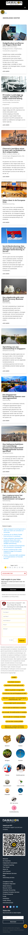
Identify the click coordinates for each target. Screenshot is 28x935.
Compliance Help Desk (9, 883)
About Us (5, 869)
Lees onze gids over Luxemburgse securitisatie (14, 716)
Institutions (6, 898)
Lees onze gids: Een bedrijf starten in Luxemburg (14, 707)
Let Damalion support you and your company (12, 827)
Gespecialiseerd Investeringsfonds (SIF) (14, 685)
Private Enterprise (8, 894)
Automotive (6, 100)
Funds (4, 896)
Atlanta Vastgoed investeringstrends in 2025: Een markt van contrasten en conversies (15, 530)
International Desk (8, 902)
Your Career (6, 867)
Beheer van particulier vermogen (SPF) (15, 689)
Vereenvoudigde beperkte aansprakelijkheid (14, 703)
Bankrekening (6, 253)
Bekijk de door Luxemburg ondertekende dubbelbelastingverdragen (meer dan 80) (14, 726)
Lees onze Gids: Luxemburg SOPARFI (14, 721)
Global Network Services (10, 873)
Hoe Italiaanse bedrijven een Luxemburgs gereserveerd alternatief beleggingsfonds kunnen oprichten (13, 447)
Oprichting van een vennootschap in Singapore (14, 348)
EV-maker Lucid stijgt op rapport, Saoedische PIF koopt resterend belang (13, 97)
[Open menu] (3, 12)
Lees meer (6, 71)
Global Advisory (7, 886)
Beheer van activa (15, 100)
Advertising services (8, 877)
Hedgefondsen (18, 48)
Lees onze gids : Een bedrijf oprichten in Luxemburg (14, 712)
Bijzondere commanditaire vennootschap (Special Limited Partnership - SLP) (14, 698)
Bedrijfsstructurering (8, 204)
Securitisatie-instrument (14, 681)
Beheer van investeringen (10, 46)
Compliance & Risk (8, 881)
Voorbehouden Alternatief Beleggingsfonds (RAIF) (14, 693)
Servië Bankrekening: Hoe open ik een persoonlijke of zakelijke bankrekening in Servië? (14, 248)
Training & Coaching (8, 865)
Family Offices (7, 900)
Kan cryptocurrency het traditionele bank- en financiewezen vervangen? (14, 497)
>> (22, 567)
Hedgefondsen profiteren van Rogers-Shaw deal (13, 44)
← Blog (5, 13)
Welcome (5, 858)
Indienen (22, 640)
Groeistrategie (7, 102)
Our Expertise (7, 860)
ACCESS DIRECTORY (7, 573)
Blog (4, 875)
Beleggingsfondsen (8, 48)
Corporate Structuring (9, 890)
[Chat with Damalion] (25, 926)
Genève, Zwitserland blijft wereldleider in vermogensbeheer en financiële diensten (14, 556)
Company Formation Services (11, 892)
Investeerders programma (10, 51)
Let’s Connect (7, 871)
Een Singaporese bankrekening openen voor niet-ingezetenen (14, 396)
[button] (2, 926)
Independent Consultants (10, 863)
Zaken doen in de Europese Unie (14, 201)
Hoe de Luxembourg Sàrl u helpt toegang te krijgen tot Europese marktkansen (13, 551)
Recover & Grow (7, 888)
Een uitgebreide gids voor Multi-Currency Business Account (13, 299)
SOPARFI (14, 677)
